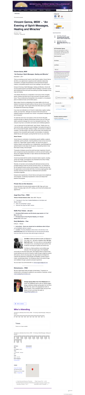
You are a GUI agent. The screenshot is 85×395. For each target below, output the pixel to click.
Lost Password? (59, 109)
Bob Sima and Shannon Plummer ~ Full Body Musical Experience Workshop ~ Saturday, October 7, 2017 (25, 382)
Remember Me (58, 103)
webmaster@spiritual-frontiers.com (61, 119)
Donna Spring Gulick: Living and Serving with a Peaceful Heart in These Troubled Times (63, 37)
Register (64, 109)
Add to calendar (20, 303)
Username (58, 85)
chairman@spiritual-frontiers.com (22, 274)
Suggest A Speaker (33, 10)
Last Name (56, 64)
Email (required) (57, 56)
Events (20, 10)
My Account (48, 10)
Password (58, 91)
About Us (41, 10)
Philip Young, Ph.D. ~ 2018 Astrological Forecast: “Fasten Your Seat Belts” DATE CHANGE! (42, 382)
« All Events (17, 13)
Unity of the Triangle (18, 368)
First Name (56, 60)
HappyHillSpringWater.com (30, 292)
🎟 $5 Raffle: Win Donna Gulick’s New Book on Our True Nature (63, 43)
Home (15, 10)
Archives (25, 10)
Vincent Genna (29, 347)
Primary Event (16, 360)
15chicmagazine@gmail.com (40, 262)
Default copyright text (69, 394)
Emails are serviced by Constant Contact (61, 79)
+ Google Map (19, 372)
